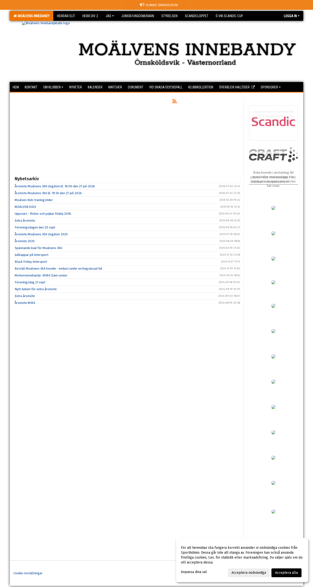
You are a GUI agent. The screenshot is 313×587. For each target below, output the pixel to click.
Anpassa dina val (194, 572)
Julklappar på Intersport (31, 255)
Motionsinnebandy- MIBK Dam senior (41, 275)
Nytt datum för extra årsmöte (36, 289)
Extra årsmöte (25, 296)
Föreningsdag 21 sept (30, 282)
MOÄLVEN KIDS (25, 207)
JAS (108, 16)
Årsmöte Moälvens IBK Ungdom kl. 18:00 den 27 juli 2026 (55, 186)
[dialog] (242, 560)
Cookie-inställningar (28, 573)
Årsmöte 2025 (25, 241)
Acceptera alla (286, 573)
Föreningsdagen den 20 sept (35, 227)
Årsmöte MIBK (25, 303)
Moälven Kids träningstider (34, 200)
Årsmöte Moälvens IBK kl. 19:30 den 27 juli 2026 (48, 193)
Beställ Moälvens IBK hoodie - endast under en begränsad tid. (59, 268)
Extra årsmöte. (25, 220)
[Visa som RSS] (174, 102)
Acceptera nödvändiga (249, 573)
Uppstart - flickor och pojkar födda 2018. (43, 214)
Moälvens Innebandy (33, 16)
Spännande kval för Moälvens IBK (38, 248)
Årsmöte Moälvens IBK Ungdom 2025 (41, 234)
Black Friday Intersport (31, 262)
